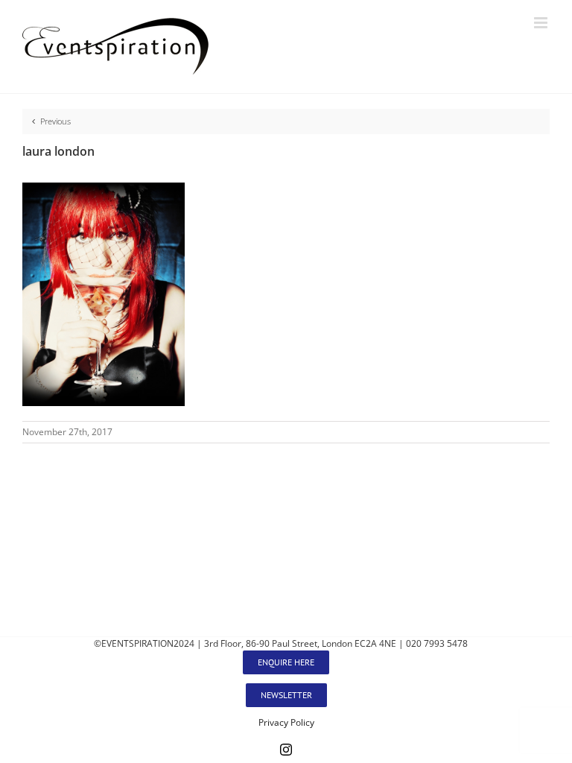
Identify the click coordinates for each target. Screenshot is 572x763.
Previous (55, 121)
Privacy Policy (286, 722)
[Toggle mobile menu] (542, 23)
